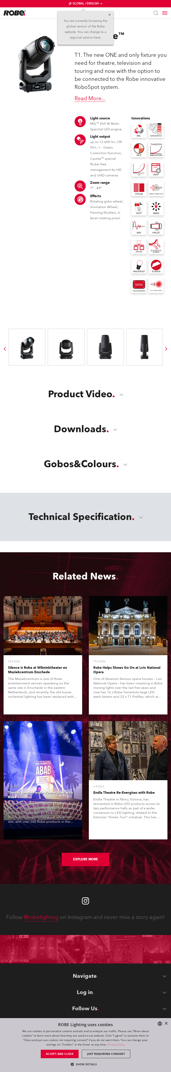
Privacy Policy (116, 1044)
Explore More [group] (85, 859)
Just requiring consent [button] (106, 1054)
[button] (85, 1064)
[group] (4, 349)
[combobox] (160, 1023)
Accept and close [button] (59, 1054)
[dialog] (85, 1045)
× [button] (166, 1023)
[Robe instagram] (85, 900)
